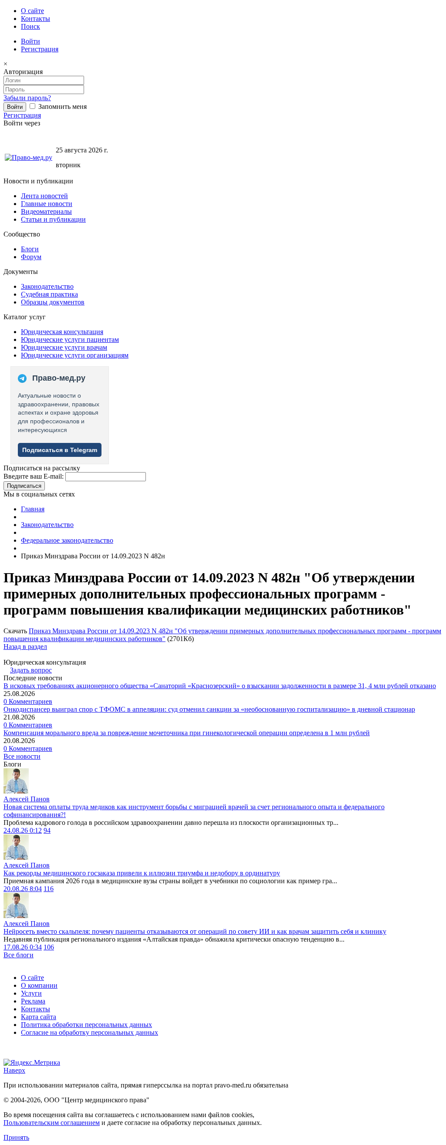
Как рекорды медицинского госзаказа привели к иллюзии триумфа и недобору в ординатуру (141, 873)
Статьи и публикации (53, 219)
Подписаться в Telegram (59, 449)
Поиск (30, 26)
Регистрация (39, 49)
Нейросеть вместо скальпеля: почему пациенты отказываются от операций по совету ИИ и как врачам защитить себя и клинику (194, 931)
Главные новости (46, 203)
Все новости (22, 756)
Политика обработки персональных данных (86, 1024)
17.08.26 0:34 (22, 947)
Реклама (33, 1001)
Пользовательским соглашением (51, 1122)
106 (49, 947)
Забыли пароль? (27, 97)
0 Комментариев (27, 701)
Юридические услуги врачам (64, 347)
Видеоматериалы (46, 211)
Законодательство (47, 286)
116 (49, 888)
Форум (31, 256)
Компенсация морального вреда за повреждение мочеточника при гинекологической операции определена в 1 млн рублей (186, 732)
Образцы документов (52, 302)
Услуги (31, 993)
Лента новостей (44, 195)
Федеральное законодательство (67, 540)
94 (47, 830)
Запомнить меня (62, 106)
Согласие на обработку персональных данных (89, 1032)
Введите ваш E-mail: (33, 476)
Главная (32, 509)
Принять (16, 1137)
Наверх (14, 1070)
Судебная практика (49, 294)
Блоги (30, 249)
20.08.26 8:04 (22, 888)
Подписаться (24, 486)
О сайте (32, 10)
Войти (30, 41)
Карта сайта (38, 1016)
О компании (39, 985)
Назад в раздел (25, 646)
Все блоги (18, 955)
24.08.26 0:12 (22, 830)
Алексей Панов (26, 799)
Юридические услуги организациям (74, 355)
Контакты (35, 18)
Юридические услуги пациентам (70, 339)
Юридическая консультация (62, 331)
